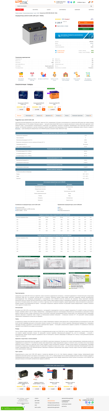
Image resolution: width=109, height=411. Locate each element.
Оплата (66, 115)
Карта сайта (38, 407)
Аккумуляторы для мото (54, 405)
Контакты (91, 9)
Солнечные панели (66, 404)
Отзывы (58, 115)
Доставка (37, 400)
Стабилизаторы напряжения (65, 401)
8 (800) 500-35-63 (60, 1)
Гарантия (37, 402)
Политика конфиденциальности (23, 403)
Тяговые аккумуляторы (53, 402)
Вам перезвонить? (87, 407)
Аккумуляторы (51, 400)
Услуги (48, 9)
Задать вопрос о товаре (62, 25)
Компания (77, 9)
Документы (49, 115)
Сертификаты (62, 9)
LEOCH (91, 43)
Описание (19, 115)
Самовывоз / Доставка (77, 115)
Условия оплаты (60, 52)
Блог (36, 405)
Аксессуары (29, 115)
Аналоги (39, 115)
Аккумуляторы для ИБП (67, 398)
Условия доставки (61, 50)
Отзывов (67, 19)
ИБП (48, 398)
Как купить (35, 9)
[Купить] (28, 389)
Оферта (23, 404)
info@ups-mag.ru (81, 2)
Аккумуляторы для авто (53, 407)
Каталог (20, 9)
